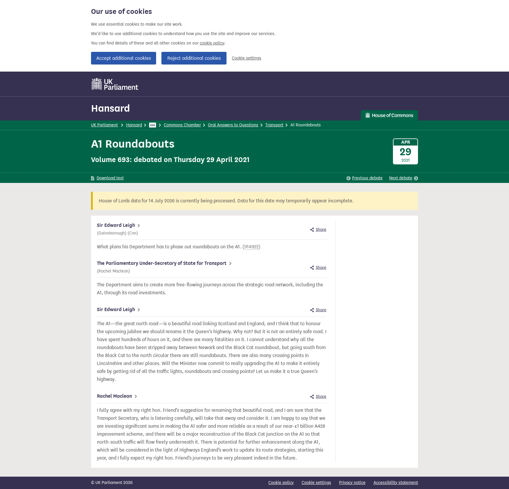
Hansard (110, 108)
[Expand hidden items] (152, 125)
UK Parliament (104, 125)
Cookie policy (281, 482)
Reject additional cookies (194, 58)
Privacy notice (352, 482)
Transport (274, 125)
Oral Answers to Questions (233, 125)
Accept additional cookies (123, 58)
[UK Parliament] (115, 83)
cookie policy (212, 43)
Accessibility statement (396, 482)
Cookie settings (246, 58)
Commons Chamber (182, 125)
